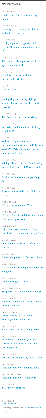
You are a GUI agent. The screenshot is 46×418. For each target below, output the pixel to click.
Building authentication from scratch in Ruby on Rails (22, 303)
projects (13, 12)
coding (13, 26)
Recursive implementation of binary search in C (21, 129)
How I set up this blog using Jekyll (20, 329)
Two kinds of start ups (13, 387)
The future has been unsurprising (19, 117)
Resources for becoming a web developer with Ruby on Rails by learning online (19, 343)
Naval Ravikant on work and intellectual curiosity (17, 77)
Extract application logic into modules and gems (22, 269)
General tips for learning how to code (22, 357)
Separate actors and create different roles (21, 193)
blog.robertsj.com (11, 4)
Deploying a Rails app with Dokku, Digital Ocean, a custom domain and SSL (21, 47)
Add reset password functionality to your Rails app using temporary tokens (22, 231)
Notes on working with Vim (17, 205)
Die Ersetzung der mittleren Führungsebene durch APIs (17, 317)
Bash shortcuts (10, 89)
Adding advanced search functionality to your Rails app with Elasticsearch (22, 165)
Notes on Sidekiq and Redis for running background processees (23, 217)
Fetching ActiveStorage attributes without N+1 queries (20, 31)
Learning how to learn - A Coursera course (21, 245)
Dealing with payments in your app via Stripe (23, 179)
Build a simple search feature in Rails (22, 257)
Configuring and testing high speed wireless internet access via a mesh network (20, 103)
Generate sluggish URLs (15, 281)
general (14, 58)
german (17, 288)
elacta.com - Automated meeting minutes (19, 17)
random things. (38, 407)
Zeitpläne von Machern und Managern (22, 291)
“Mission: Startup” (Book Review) (20, 367)
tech (12, 96)
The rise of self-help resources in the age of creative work (21, 63)
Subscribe (5, 412)
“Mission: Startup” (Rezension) (19, 377)
